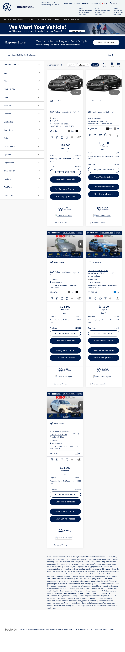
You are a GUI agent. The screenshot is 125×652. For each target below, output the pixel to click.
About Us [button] (75, 20)
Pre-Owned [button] (18, 20)
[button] (80, 83)
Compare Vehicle (60, 223)
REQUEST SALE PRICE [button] (65, 172)
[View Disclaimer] (72, 137)
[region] (65, 161)
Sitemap (42, 629)
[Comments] (79, 137)
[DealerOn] (11, 629)
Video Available (57, 101)
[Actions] (79, 112)
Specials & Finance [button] (45, 20)
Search (110, 55)
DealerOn (36, 629)
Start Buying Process (65, 196)
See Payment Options (65, 189)
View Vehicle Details (65, 179)
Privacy (48, 629)
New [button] (9, 20)
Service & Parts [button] (62, 20)
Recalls (112, 629)
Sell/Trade (30, 20)
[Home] (5, 20)
